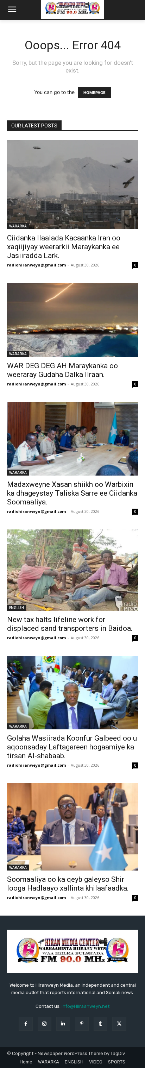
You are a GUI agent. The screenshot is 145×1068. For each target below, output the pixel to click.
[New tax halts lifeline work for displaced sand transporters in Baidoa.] (72, 570)
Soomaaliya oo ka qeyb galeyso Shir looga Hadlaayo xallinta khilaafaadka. (68, 883)
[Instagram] (44, 1024)
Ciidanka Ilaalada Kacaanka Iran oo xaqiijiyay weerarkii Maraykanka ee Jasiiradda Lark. (63, 247)
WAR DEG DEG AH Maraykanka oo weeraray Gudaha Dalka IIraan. (62, 370)
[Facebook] (25, 1024)
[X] (119, 1024)
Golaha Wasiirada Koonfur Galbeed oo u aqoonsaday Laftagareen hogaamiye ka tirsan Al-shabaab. (72, 747)
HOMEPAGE (94, 92)
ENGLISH (16, 607)
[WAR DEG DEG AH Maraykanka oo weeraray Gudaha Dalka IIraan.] (72, 320)
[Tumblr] (100, 1024)
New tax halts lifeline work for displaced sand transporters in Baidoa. (70, 624)
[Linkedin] (63, 1024)
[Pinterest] (82, 1024)
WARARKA (18, 226)
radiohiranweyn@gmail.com (36, 265)
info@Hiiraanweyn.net (85, 1006)
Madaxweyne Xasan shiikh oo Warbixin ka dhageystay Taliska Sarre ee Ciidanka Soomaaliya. (72, 493)
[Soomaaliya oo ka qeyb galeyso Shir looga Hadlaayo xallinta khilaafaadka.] (72, 827)
